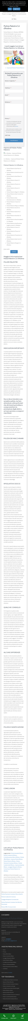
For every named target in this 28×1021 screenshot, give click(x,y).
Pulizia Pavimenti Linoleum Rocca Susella (12, 894)
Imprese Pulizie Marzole (8, 982)
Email (7, 95)
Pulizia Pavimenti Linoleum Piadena (10, 984)
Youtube (10, 972)
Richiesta (8, 102)
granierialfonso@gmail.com (10, 940)
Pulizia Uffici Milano (7, 954)
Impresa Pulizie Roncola (8, 992)
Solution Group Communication (15, 1009)
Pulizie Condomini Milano (10, 855)
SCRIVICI (14, 251)
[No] (26, 6)
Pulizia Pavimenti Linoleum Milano (10, 966)
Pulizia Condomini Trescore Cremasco (11, 994)
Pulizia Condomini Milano (8, 956)
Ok (9, 9)
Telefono (8, 88)
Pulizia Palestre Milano (10, 861)
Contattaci (5, 968)
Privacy (7, 118)
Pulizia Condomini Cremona (8, 897)
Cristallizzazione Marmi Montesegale (11, 988)
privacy (16, 126)
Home (4, 949)
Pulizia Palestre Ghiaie (8, 990)
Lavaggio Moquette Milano (15, 867)
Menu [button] (15, 19)
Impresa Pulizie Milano (17, 859)
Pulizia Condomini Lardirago (9, 986)
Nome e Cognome (10, 81)
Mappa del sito (12, 1007)
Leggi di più (16, 9)
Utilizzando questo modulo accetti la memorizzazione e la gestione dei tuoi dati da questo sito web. (14, 130)
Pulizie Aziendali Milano (17, 853)
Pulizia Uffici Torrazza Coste (8, 907)
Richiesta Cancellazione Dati (18, 1006)
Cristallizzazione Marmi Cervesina (10, 980)
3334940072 (8, 939)
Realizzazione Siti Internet (8, 1008)
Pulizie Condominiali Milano (9, 964)
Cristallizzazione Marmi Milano (12, 857)
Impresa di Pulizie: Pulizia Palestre (15, 68)
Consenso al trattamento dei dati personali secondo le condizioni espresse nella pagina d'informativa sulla (13, 124)
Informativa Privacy (7, 1006)
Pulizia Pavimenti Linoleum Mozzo (10, 998)
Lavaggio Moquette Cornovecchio (9, 899)
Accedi (17, 1007)
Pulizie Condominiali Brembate (9, 996)
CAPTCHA (7, 135)
